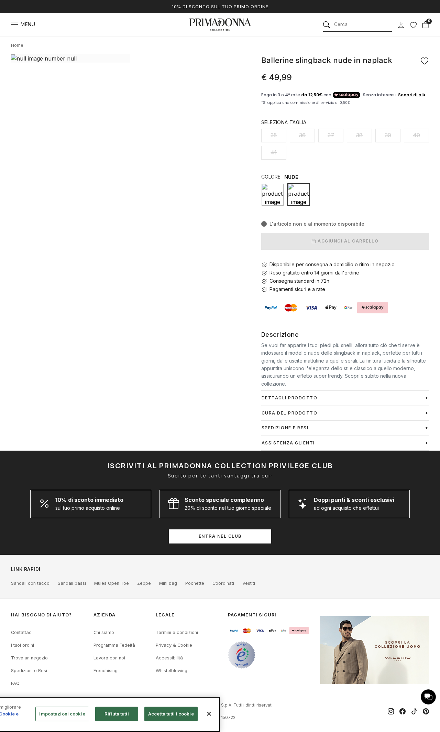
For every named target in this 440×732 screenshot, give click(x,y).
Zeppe (144, 583)
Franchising (106, 670)
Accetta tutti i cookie (171, 714)
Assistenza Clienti (288, 442)
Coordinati (223, 583)
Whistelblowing (171, 670)
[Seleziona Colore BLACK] (272, 194)
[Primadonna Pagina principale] (220, 24)
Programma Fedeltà (114, 645)
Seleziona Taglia (283, 122)
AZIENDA (105, 614)
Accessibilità (169, 657)
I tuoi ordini (22, 645)
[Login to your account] (400, 25)
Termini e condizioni (177, 632)
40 (416, 135)
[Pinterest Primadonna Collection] (426, 711)
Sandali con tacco (30, 583)
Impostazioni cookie (62, 714)
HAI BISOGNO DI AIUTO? (41, 614)
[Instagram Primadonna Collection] (391, 711)
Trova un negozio (29, 657)
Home (17, 45)
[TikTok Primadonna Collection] (414, 711)
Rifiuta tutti (116, 714)
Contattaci (22, 632)
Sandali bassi (72, 583)
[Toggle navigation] (14, 24)
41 (274, 152)
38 (359, 135)
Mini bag (168, 583)
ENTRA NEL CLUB (220, 536)
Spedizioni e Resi (29, 670)
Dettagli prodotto (290, 397)
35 (274, 135)
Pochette (194, 583)
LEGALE (165, 614)
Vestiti (248, 583)
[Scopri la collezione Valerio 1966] (374, 650)
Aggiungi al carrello (347, 241)
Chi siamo (104, 632)
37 (331, 135)
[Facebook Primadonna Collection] (402, 711)
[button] (428, 696)
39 (388, 135)
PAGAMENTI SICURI (252, 614)
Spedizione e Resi (285, 427)
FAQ (15, 683)
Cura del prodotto (290, 413)
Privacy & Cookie (174, 645)
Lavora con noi (109, 657)
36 (302, 135)
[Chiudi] (209, 713)
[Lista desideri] (413, 25)
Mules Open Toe (111, 583)
